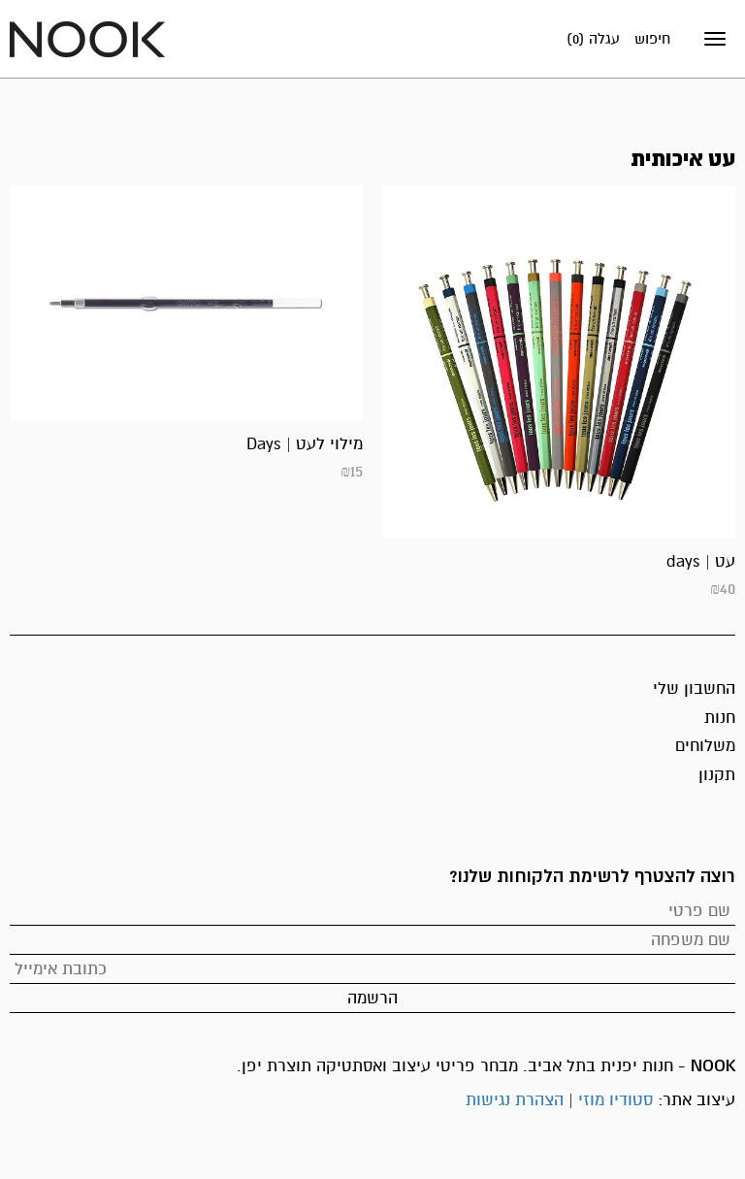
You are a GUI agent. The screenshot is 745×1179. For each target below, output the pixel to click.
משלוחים (705, 746)
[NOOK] (87, 38)
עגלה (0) (593, 39)
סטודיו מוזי (615, 1100)
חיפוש (652, 39)
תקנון (716, 775)
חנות (719, 717)
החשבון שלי (694, 688)
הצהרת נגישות (515, 1100)
